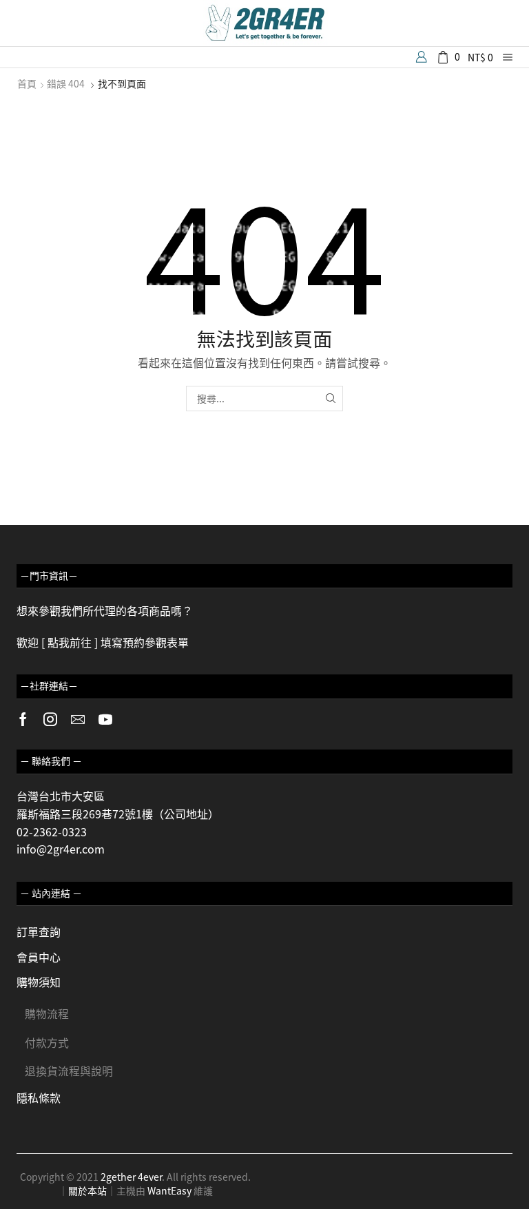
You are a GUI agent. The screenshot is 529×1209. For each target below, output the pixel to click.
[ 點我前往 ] (69, 642)
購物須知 (39, 981)
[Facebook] (23, 719)
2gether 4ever (131, 1177)
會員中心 (39, 957)
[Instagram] (50, 719)
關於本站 (87, 1190)
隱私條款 (39, 1097)
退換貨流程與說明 (69, 1070)
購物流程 (47, 1013)
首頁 (27, 83)
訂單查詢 (39, 931)
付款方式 (47, 1042)
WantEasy (169, 1190)
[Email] (78, 719)
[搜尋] (330, 398)
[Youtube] (105, 719)
